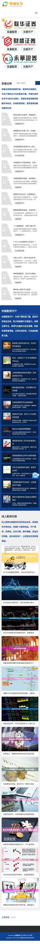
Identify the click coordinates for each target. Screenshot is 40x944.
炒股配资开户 (19, 124)
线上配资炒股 (19, 155)
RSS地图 (23, 935)
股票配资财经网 (24, 938)
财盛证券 (18, 187)
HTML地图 (29, 935)
